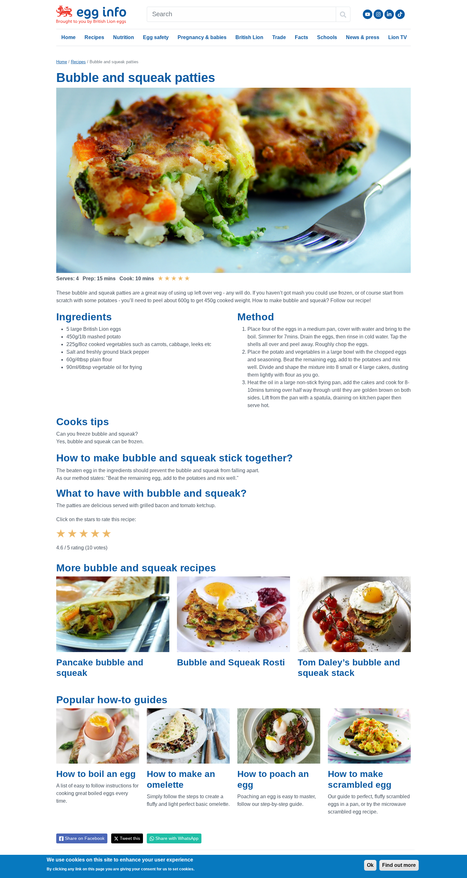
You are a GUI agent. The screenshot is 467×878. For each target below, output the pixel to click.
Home (68, 37)
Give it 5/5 (107, 539)
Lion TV (397, 37)
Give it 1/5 (61, 539)
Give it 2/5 (73, 539)
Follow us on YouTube (367, 14)
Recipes (94, 37)
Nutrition (123, 37)
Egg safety (156, 37)
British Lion (249, 37)
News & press (362, 37)
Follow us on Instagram (378, 14)
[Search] (343, 14)
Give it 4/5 (96, 539)
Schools (327, 37)
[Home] (91, 14)
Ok (370, 865)
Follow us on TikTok (400, 14)
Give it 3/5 (84, 539)
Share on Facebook (84, 838)
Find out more (399, 865)
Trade (279, 37)
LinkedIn (389, 14)
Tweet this (129, 838)
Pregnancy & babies (202, 37)
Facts (301, 37)
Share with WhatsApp (176, 838)
